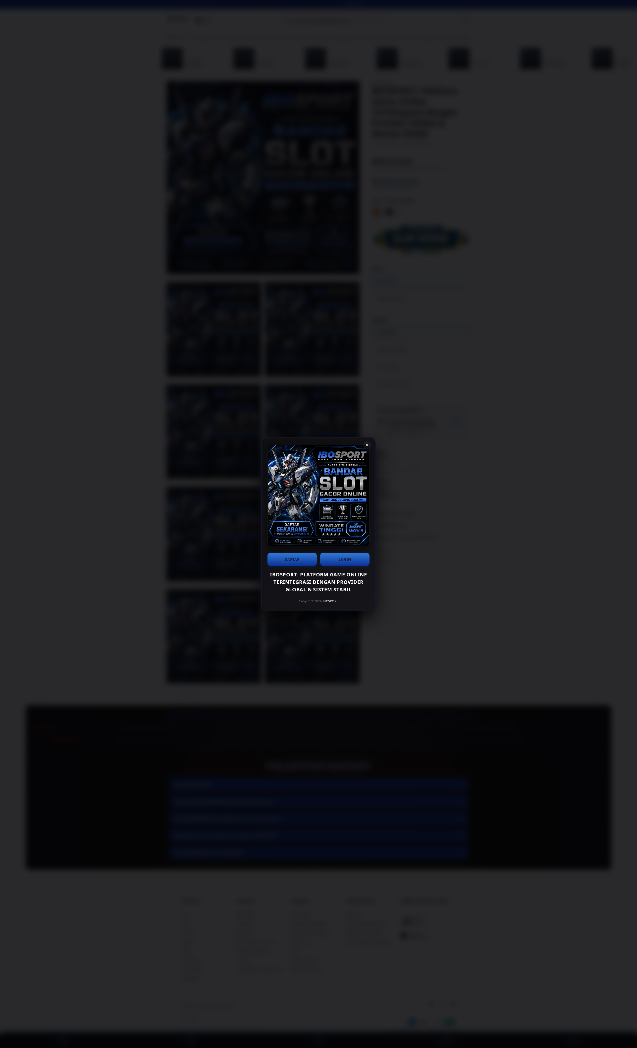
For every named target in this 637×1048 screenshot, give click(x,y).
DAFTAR (292, 559)
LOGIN (345, 559)
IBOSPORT (330, 601)
